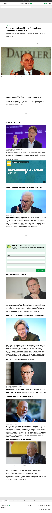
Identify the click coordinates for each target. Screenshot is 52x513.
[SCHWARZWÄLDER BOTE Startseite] (26, 3)
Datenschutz (27, 507)
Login (50, 3)
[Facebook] (35, 505)
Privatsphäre (16, 507)
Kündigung (49, 507)
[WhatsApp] (31, 505)
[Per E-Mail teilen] (40, 44)
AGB (24, 507)
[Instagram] (29, 505)
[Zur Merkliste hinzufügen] (45, 44)
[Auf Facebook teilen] (37, 44)
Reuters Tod (38, 102)
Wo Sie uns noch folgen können (45, 505)
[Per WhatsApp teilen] (42, 44)
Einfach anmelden (40, 270)
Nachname (9, 260)
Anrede (8, 250)
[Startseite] (3, 501)
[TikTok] (33, 505)
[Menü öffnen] (1, 4)
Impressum (45, 509)
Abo (45, 3)
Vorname (8, 255)
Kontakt (40, 509)
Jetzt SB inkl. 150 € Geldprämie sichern (26, 0)
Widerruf (49, 509)
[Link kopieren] (35, 44)
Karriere (21, 507)
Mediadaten (33, 507)
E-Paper (5, 3)
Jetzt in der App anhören (11, 43)
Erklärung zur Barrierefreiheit (41, 507)
